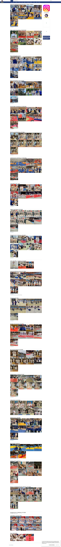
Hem (12, 0)
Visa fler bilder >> (12, 103)
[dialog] (50, 543)
